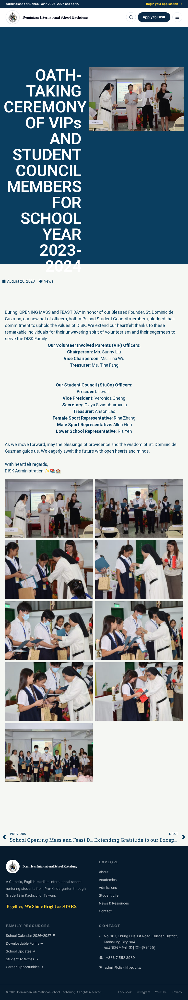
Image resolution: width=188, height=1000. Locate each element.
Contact (105, 911)
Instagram (143, 992)
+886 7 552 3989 (117, 957)
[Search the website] (131, 17)
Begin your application (164, 4)
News (49, 281)
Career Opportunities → (25, 967)
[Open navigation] (177, 17)
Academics (108, 880)
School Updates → (20, 951)
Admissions (108, 887)
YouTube (161, 992)
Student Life (108, 895)
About (103, 872)
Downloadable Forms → (24, 943)
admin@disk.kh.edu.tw (120, 967)
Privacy (177, 992)
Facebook (125, 992)
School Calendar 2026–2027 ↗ (30, 935)
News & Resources (114, 903)
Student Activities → (22, 959)
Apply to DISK (154, 17)
